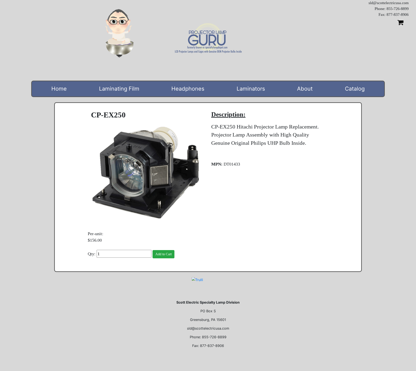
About (305, 88)
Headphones (187, 88)
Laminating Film (119, 88)
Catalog (355, 88)
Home (59, 88)
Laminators (251, 88)
